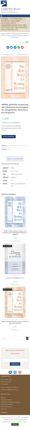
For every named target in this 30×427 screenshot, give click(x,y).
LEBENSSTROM (10, 9)
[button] (1, 16)
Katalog (3, 397)
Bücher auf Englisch (12, 145)
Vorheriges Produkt (8, 54)
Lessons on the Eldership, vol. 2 (15, 278)
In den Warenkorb (8, 136)
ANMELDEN (15, 364)
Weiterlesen (15, 284)
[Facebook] (10, 372)
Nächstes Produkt (22, 54)
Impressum (4, 409)
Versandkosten (15, 123)
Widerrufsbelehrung (6, 406)
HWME (9, 149)
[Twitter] (15, 372)
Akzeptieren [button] (15, 424)
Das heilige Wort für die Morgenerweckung (19, 229)
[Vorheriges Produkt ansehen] (3, 55)
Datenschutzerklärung (7, 404)
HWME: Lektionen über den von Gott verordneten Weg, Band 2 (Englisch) (15, 322)
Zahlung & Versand (6, 400)
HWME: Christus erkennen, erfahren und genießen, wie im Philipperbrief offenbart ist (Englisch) (15, 232)
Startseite (3, 33)
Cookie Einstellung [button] (22, 421)
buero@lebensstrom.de (11, 389)
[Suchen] (27, 338)
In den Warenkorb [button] (15, 241)
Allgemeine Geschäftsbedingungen (10, 402)
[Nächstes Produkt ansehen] (27, 55)
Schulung (19, 276)
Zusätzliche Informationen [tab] (15, 159)
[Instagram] (19, 372)
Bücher (9, 33)
